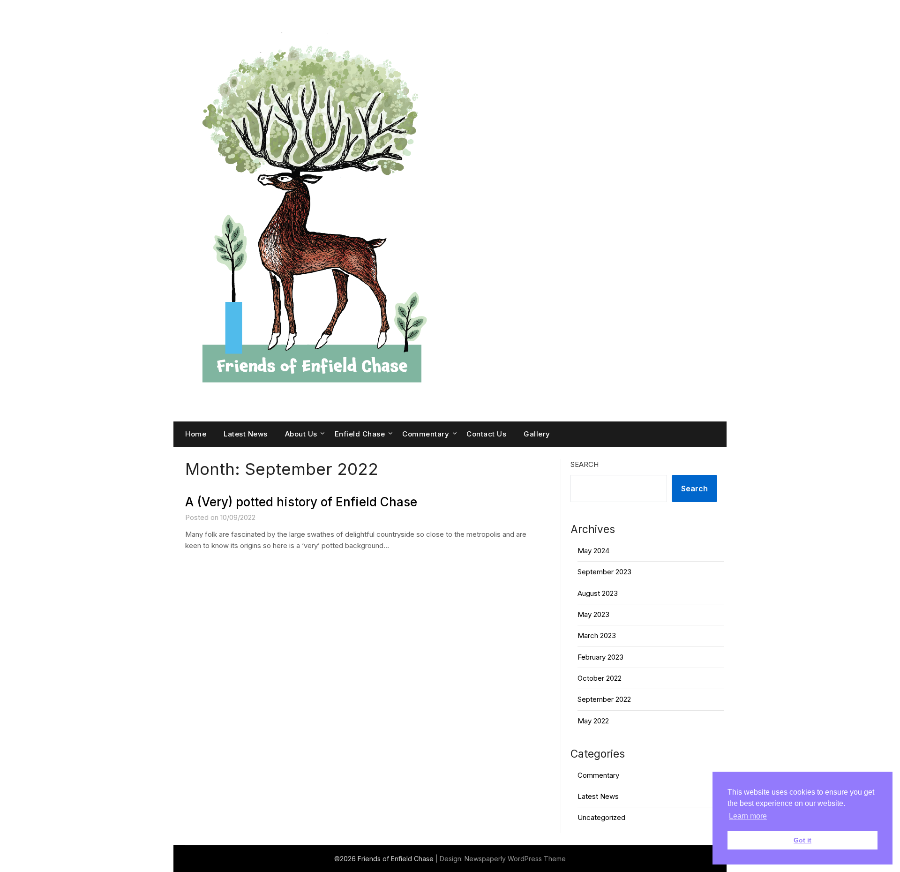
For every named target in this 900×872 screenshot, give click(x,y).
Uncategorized (601, 817)
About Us (301, 433)
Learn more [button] (748, 816)
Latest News (246, 433)
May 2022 (593, 720)
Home (195, 433)
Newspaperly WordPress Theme (515, 859)
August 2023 (598, 593)
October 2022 (600, 678)
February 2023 (600, 657)
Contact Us (486, 433)
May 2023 (593, 614)
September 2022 (604, 699)
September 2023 (604, 571)
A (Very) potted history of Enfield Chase (301, 502)
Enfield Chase (360, 433)
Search (584, 464)
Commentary (425, 433)
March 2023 (597, 635)
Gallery (537, 433)
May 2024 (593, 550)
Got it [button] (802, 840)
